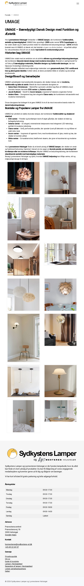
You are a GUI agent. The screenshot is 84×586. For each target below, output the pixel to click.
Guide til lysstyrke (12, 561)
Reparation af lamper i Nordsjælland (18, 566)
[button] (78, 3)
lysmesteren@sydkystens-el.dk (18, 544)
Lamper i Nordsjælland (13, 564)
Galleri (7, 571)
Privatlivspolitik (11, 556)
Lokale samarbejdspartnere (15, 569)
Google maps (10, 535)
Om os (7, 559)
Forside (7, 15)
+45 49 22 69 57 (12, 547)
